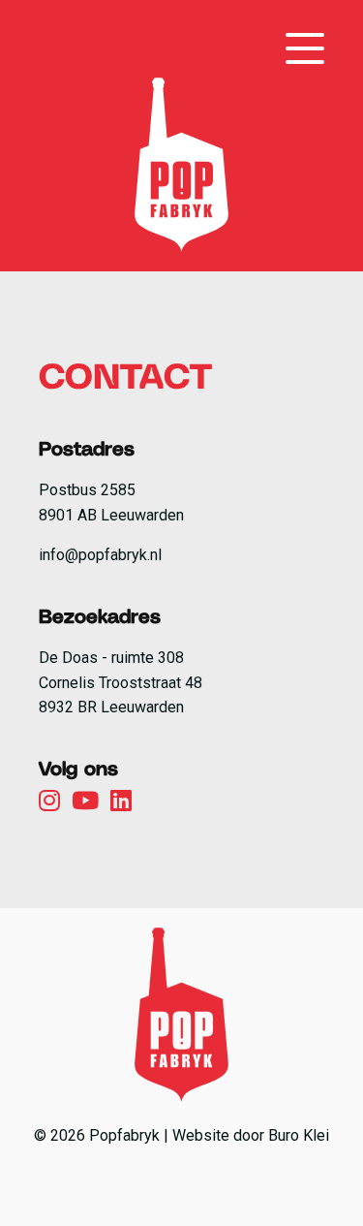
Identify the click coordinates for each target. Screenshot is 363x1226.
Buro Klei (298, 1135)
